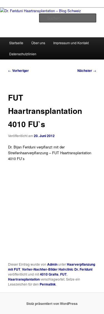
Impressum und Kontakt (71, 42)
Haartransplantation (24, 279)
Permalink (48, 284)
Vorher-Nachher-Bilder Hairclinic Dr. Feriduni (57, 269)
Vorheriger (18, 70)
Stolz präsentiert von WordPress (52, 303)
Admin (52, 264)
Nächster (86, 70)
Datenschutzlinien (22, 53)
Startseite (16, 42)
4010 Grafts (49, 274)
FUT (63, 274)
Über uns (38, 42)
